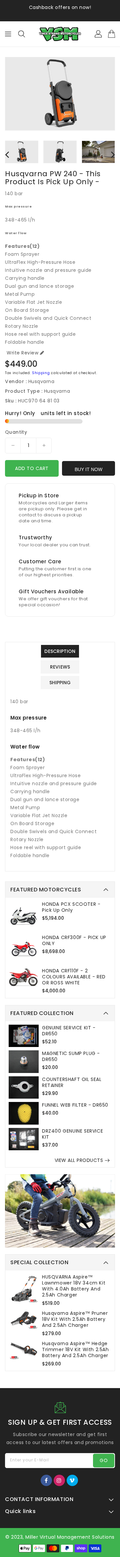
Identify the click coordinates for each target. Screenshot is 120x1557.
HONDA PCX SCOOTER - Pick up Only (71, 907)
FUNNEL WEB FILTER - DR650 (75, 1105)
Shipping (41, 372)
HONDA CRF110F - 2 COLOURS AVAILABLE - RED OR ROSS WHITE (74, 977)
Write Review (22, 352)
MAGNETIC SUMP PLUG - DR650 (71, 1056)
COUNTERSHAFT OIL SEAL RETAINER (72, 1082)
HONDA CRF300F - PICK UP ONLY (74, 940)
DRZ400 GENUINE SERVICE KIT (72, 1134)
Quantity (16, 432)
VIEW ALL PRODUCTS (79, 1160)
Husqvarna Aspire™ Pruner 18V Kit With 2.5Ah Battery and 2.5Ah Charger (75, 1319)
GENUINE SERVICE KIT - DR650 (69, 1031)
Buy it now (88, 469)
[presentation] (7, 154)
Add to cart (32, 468)
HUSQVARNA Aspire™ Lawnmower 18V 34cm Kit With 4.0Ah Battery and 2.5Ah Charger (73, 1286)
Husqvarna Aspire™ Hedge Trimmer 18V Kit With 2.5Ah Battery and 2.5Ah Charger (75, 1349)
